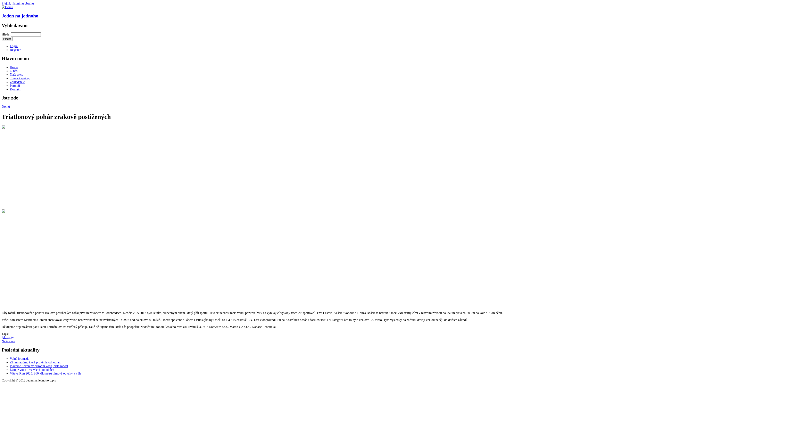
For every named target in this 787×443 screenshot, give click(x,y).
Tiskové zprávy (20, 78)
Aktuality (8, 337)
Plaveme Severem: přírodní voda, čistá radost (39, 366)
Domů (6, 106)
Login (14, 46)
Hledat (6, 34)
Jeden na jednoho (20, 15)
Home (14, 67)
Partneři (15, 85)
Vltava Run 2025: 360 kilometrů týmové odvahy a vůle (45, 373)
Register (15, 49)
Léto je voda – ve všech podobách (32, 369)
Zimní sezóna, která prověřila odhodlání (35, 362)
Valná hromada (19, 358)
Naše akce (16, 74)
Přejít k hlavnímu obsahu (18, 3)
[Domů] (7, 7)
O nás (13, 71)
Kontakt (15, 89)
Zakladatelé (17, 82)
